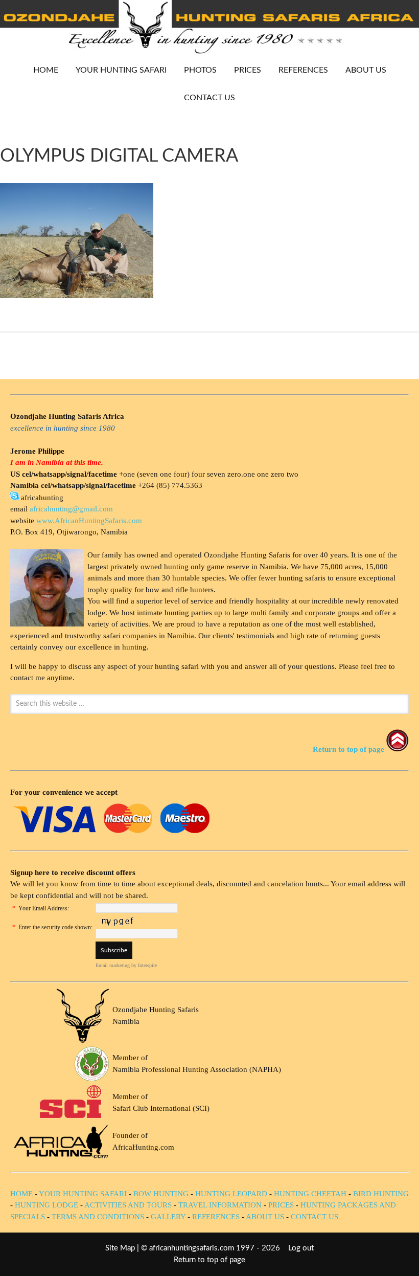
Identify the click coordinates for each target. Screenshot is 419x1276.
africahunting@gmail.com (71, 509)
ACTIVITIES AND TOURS (128, 1205)
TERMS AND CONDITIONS (98, 1217)
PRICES (243, 70)
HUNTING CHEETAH (310, 1194)
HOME (45, 70)
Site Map (120, 1248)
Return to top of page (209, 1260)
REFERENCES (303, 70)
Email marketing (113, 965)
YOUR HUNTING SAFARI (117, 70)
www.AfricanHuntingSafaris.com (89, 521)
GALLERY (168, 1217)
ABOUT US (365, 70)
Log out (301, 1248)
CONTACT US (209, 98)
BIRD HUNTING (381, 1194)
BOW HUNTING (162, 1194)
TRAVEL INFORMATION (220, 1205)
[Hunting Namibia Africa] (209, 51)
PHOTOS (196, 70)
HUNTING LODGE (46, 1205)
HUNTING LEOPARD (231, 1194)
